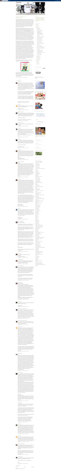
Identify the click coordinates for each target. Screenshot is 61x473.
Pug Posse (19, 253)
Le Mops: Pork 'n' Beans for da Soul (39, 194)
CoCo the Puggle (37, 180)
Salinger (29, 74)
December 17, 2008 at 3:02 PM (23, 109)
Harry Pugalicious (20, 122)
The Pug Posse (37, 250)
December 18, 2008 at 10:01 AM (23, 351)
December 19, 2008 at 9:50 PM (23, 463)
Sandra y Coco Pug (20, 161)
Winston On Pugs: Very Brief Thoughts (40, 264)
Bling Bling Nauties (37, 173)
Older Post (33, 466)
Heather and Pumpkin (20, 443)
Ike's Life (36, 191)
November (38, 55)
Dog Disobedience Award (40, 37)
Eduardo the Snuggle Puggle (38, 182)
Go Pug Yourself (37, 185)
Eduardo (19, 149)
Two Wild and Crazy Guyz (38, 260)
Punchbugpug (19, 259)
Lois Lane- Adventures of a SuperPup (39, 198)
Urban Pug (36, 261)
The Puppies (19, 353)
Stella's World (37, 239)
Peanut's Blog (37, 209)
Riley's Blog (36, 231)
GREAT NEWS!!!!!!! (39, 31)
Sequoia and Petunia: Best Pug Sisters (40, 237)
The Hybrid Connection (38, 246)
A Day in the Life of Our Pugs (39, 162)
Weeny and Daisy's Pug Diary (38, 262)
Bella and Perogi (37, 172)
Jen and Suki (19, 456)
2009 (37, 25)
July (37, 60)
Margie (19, 423)
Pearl (24, 73)
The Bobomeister (37, 242)
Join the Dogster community (38, 140)
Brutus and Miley (20, 265)
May (37, 62)
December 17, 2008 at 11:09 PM (23, 280)
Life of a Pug (36, 195)
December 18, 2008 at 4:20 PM (23, 433)
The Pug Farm (37, 249)
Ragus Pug (36, 230)
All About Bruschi (37, 167)
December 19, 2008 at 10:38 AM (23, 454)
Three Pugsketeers (20, 111)
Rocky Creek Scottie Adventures (39, 232)
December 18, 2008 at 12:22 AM (23, 299)
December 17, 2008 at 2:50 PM (23, 102)
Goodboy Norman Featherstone (21, 308)
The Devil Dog (19, 372)
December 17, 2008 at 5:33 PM (23, 206)
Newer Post (17, 466)
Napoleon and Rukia (37, 206)
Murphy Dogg (19, 282)
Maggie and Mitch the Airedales (39, 200)
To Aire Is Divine (37, 256)
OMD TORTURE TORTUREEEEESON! (40, 33)
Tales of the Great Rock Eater (38, 241)
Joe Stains (19, 301)
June (37, 61)
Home (25, 466)
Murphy (19, 74)
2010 (37, 24)
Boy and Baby (37, 174)
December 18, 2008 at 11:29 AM (23, 370)
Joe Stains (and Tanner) (38, 192)
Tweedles (36, 259)
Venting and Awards (39, 38)
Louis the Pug (37, 199)
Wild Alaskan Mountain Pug (38, 263)
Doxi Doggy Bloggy (37, 181)
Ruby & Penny (37, 235)
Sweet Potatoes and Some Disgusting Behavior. (40, 51)
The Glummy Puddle (37, 245)
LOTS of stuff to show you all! (40, 36)
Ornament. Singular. (39, 41)
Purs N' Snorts (37, 229)
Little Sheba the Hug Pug (38, 197)
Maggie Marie (37, 201)
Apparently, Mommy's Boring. (40, 43)
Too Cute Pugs (37, 257)
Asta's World (36, 171)
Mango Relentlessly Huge (38, 202)
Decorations (38, 44)
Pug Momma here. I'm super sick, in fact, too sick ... (41, 53)
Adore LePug (37, 166)
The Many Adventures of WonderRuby (40, 247)
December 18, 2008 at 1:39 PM (23, 421)
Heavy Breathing (37, 189)
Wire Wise (36, 265)
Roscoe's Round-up (37, 233)
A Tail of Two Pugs (37, 165)
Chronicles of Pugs (37, 178)
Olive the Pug (37, 207)
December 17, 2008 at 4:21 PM (23, 159)
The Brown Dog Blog (38, 243)
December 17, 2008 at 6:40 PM (23, 251)
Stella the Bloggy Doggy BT (38, 238)
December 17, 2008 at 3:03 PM (23, 120)
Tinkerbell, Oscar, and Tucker (38, 254)
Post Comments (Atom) (22, 468)
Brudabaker (36, 175)
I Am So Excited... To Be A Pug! (39, 190)
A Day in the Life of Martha (38, 161)
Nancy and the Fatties (38, 204)
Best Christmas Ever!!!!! (40, 30)
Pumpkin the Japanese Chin (38, 227)
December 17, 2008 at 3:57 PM (23, 147)
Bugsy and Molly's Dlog (38, 176)
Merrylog (36, 203)
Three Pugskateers (37, 253)
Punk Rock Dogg (37, 228)
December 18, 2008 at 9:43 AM (23, 318)
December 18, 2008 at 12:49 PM (23, 400)
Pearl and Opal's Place (38, 210)
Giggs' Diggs (36, 184)
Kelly (18, 104)
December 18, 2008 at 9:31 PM (23, 441)
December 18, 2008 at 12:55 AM (23, 306)
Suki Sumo (36, 240)
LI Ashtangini (19, 326)
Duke (18, 208)
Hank (36, 187)
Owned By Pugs (37, 208)
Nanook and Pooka (37, 205)
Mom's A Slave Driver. (39, 42)
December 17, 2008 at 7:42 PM (23, 257)
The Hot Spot (38, 49)
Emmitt (36, 183)
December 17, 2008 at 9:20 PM (23, 263)
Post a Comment (18, 465)
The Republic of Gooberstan (38, 251)
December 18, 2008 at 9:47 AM (23, 324)
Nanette (19, 435)
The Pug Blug (37, 248)
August (38, 59)
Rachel (18, 81)
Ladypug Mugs (37, 193)
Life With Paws (37, 196)
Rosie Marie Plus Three (38, 234)
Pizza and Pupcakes (39, 54)
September (38, 58)
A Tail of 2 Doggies (37, 164)
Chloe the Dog (37, 177)
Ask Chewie (36, 170)
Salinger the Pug (37, 236)
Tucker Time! (37, 258)
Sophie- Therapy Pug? (39, 45)
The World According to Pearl (39, 252)
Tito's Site (36, 255)
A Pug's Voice (37, 163)
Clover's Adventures (37, 179)
